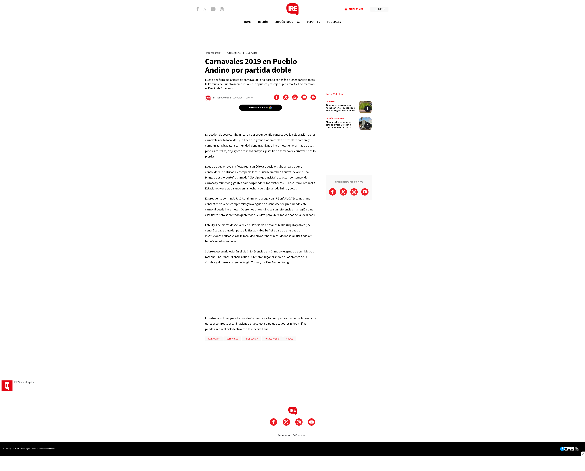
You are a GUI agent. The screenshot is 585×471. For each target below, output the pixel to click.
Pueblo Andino (234, 53)
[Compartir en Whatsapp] (295, 97)
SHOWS (289, 338)
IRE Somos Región (213, 53)
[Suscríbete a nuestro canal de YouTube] (213, 9)
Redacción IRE (224, 98)
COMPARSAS (232, 338)
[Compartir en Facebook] (276, 97)
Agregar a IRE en (258, 107)
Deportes (313, 22)
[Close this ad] (583, 454)
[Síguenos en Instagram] (222, 9)
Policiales (334, 22)
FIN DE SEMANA (251, 338)
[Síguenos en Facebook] (198, 9)
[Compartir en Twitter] (286, 97)
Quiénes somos (300, 435)
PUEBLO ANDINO (272, 338)
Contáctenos (284, 435)
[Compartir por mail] (304, 97)
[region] (292, 37)
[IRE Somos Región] (292, 9)
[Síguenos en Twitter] (204, 9)
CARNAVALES (251, 53)
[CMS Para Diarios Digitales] (569, 449)
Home (247, 22)
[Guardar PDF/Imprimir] (313, 97)
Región (263, 22)
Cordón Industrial (287, 22)
